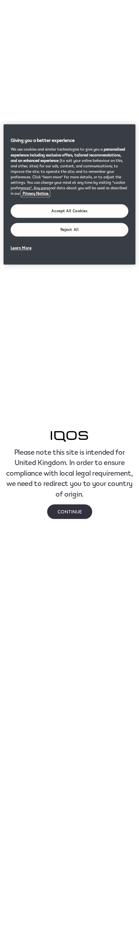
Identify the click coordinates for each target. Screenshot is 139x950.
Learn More (21, 248)
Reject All (69, 229)
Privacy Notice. (35, 193)
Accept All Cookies (69, 211)
